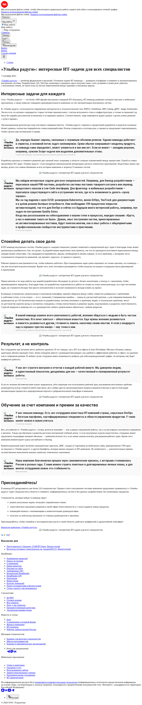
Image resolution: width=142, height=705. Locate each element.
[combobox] (13, 697)
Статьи (10, 62)
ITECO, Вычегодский (60, 549)
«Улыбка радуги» (9, 80)
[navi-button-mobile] (4, 56)
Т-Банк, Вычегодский (49, 546)
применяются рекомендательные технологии (56, 682)
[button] (4, 48)
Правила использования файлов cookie (48, 14)
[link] (6, 42)
